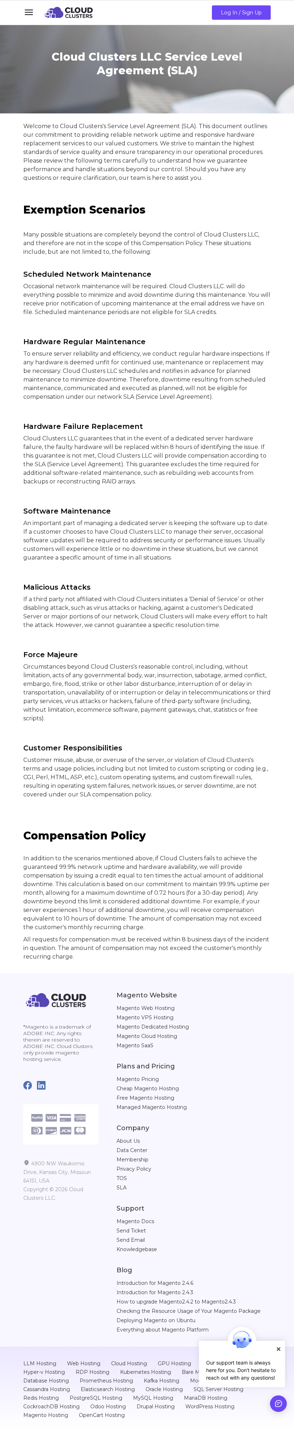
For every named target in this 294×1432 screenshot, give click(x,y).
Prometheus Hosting (106, 1380)
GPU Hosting (174, 1363)
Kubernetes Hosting (145, 1372)
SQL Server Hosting (218, 1389)
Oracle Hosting (164, 1389)
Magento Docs (135, 1221)
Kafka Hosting (161, 1380)
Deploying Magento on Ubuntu (156, 1320)
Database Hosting (46, 1380)
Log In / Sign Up (241, 12)
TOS (122, 1178)
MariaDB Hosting (205, 1398)
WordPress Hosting (209, 1406)
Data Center (132, 1150)
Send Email (131, 1240)
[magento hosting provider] (69, 12)
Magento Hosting (45, 1415)
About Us (128, 1141)
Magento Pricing (138, 1079)
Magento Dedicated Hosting (153, 1027)
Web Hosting (83, 1363)
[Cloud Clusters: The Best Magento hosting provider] (56, 999)
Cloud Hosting (129, 1363)
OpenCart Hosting (102, 1415)
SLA (122, 1187)
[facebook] (30, 1085)
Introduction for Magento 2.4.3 (155, 1292)
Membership (132, 1159)
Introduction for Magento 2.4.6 (155, 1283)
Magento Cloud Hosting (147, 1036)
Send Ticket (131, 1230)
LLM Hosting (39, 1363)
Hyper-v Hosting (44, 1372)
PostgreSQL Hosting (96, 1398)
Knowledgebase (137, 1249)
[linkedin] (44, 1085)
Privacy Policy (134, 1169)
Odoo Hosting (108, 1406)
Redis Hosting (41, 1398)
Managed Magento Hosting (152, 1107)
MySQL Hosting (153, 1398)
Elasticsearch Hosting (108, 1389)
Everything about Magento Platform (163, 1329)
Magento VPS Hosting (145, 1017)
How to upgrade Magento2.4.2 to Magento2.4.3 (176, 1301)
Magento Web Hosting (146, 1008)
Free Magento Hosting (145, 1098)
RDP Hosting (92, 1372)
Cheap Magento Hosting (148, 1088)
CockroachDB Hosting (51, 1406)
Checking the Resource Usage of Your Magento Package (189, 1311)
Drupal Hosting (156, 1406)
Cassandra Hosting (46, 1389)
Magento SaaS (135, 1045)
